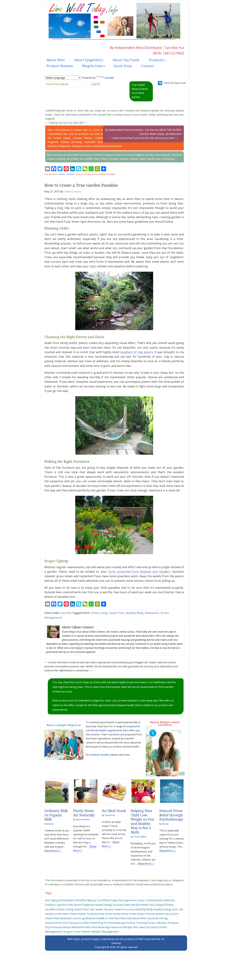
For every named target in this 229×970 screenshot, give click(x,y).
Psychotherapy (53, 927)
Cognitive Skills (64, 904)
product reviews (99, 754)
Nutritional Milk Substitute (142, 918)
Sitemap (116, 943)
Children (50, 904)
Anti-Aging (51, 900)
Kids (56, 918)
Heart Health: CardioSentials (87, 914)
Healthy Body (134, 613)
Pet (106, 923)
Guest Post (116, 613)
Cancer (140, 900)
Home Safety (136, 914)
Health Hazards (104, 909)
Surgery (68, 931)
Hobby (117, 914)
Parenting (97, 923)
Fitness (169, 904)
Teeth (77, 931)
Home (124, 914)
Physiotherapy (116, 923)
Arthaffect (81, 900)
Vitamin (86, 931)
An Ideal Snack (114, 811)
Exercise (129, 904)
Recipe (67, 927)
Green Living (99, 613)
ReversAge (104, 927)
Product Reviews (157, 923)
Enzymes (118, 904)
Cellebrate (169, 900)
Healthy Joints (53, 914)
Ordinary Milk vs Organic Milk (56, 815)
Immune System (154, 914)
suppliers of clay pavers (136, 352)
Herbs (108, 914)
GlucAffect (51, 909)
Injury (168, 914)
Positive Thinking (136, 923)
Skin (135, 927)
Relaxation (152, 613)
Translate (108, 77)
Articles (66, 613)
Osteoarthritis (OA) (56, 923)
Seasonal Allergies (121, 927)
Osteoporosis (76, 923)
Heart (65, 914)
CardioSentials (153, 900)
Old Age (163, 918)
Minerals (90, 918)
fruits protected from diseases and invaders (139, 571)
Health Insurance (124, 909)
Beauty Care (94, 900)
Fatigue (159, 904)
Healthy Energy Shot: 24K (168, 909)
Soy (148, 927)
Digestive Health (93, 904)
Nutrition (120, 918)
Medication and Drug (72, 918)
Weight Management (105, 931)
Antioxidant (66, 900)
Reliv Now (91, 927)
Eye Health (142, 904)
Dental (78, 904)
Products (173, 923)
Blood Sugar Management (119, 900)
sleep (142, 927)
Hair (92, 909)
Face (152, 904)
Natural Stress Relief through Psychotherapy (171, 815)
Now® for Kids (105, 918)
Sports (154, 927)
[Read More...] (52, 851)
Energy (107, 904)
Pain (87, 923)
